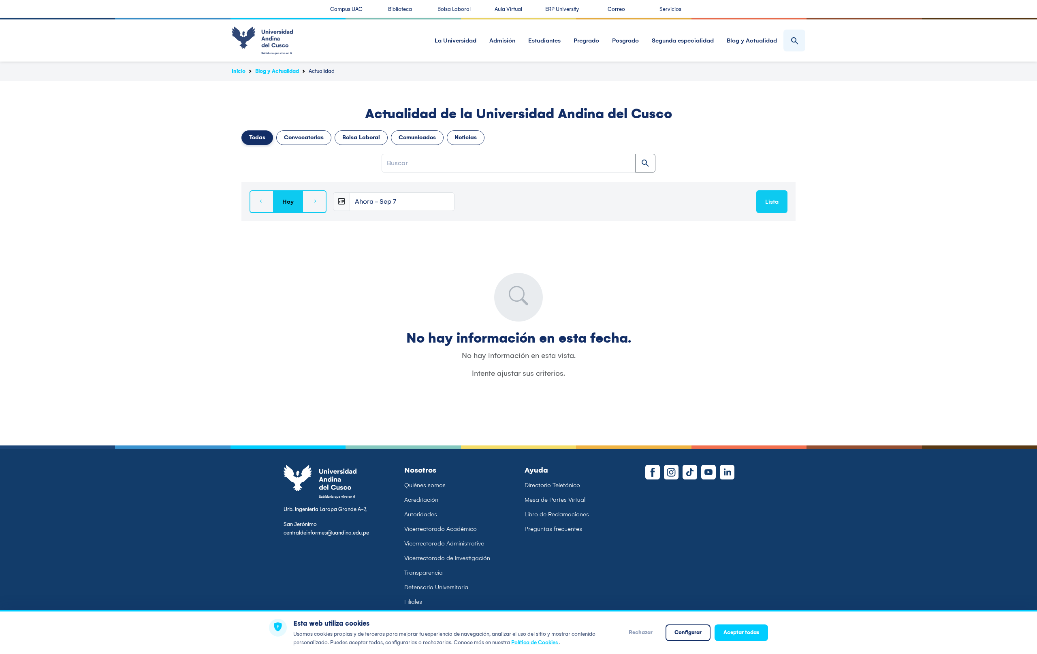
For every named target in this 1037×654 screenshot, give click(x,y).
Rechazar (641, 632)
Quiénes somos (425, 485)
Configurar (688, 632)
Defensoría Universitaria (436, 587)
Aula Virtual (508, 9)
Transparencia (423, 572)
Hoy (288, 201)
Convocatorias (304, 137)
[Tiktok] (690, 472)
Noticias (465, 137)
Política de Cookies (535, 642)
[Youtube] (708, 472)
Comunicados (417, 137)
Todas (257, 137)
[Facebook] (652, 472)
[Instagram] (671, 472)
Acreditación (421, 499)
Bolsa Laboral (454, 9)
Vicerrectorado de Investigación (447, 558)
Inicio (238, 71)
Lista (772, 201)
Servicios (670, 9)
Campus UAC (346, 9)
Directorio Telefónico (552, 485)
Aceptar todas (741, 632)
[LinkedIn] (727, 472)
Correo (616, 9)
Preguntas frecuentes (553, 529)
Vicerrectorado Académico (440, 529)
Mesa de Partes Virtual (555, 499)
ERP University (562, 9)
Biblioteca (400, 9)
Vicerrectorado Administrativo (444, 543)
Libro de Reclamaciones (557, 514)
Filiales (413, 601)
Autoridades (420, 514)
